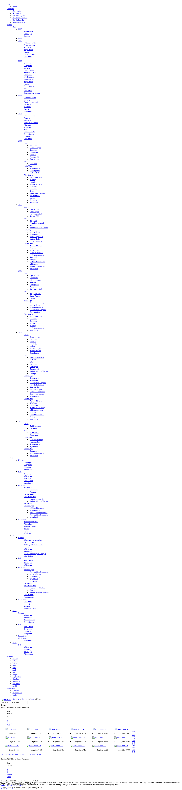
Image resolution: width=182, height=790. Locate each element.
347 (6, 754)
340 (133, 741)
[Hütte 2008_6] (121, 729)
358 (43, 754)
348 (9, 754)
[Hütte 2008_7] (12, 737)
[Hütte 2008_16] (78, 746)
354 (29, 754)
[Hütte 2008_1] (12, 729)
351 (19, 754)
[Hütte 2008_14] (34, 746)
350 (16, 754)
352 (23, 754)
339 (133, 738)
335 (133, 729)
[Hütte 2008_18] (121, 746)
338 (133, 736)
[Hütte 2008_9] (56, 737)
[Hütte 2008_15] (56, 746)
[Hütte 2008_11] (99, 737)
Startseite (16, 699)
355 (33, 754)
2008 (32, 699)
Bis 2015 (25, 699)
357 (40, 754)
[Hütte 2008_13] (12, 746)
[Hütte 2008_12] (121, 737)
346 (2, 754)
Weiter (9, 723)
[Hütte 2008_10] (78, 737)
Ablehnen (31, 789)
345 (133, 752)
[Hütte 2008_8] (34, 737)
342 (133, 745)
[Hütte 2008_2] (34, 729)
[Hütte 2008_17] (99, 746)
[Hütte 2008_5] (99, 729)
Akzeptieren (22, 789)
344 (133, 750)
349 (12, 754)
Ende (9, 725)
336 (133, 731)
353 (26, 754)
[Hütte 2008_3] (56, 729)
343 (133, 747)
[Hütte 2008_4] (78, 729)
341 (133, 743)
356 (36, 754)
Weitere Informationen (8, 789)
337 (133, 734)
